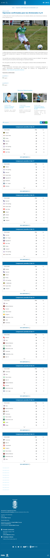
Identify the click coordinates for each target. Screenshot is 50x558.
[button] (45, 102)
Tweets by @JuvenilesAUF (6, 467)
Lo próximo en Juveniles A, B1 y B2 (24, 107)
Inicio (13, 7)
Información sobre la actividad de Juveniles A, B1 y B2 (39, 108)
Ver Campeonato (24, 157)
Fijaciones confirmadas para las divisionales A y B (27, 7)
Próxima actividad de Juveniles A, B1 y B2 (9, 107)
